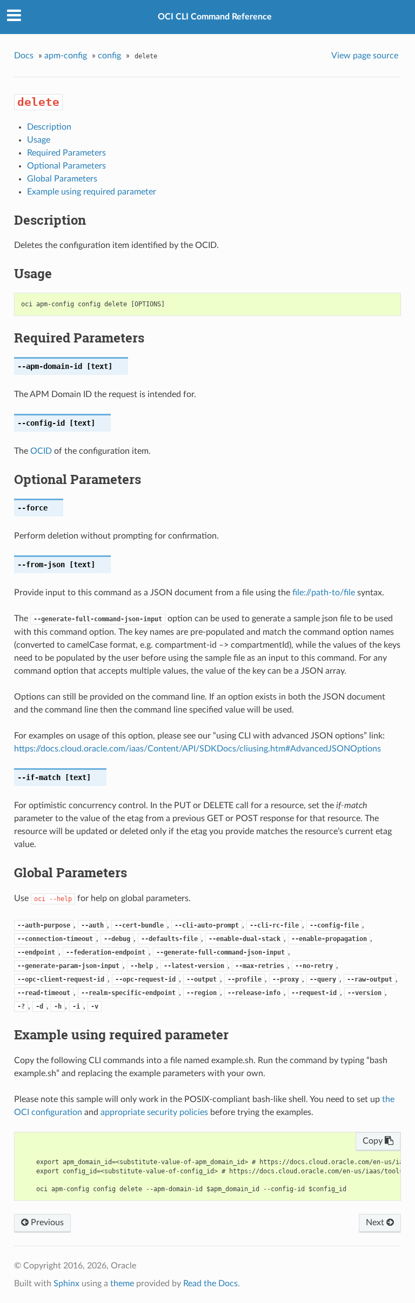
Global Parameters (62, 178)
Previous (46, 1222)
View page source (364, 55)
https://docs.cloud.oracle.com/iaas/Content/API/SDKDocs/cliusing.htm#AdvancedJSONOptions (197, 748)
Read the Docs (210, 1283)
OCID (41, 451)
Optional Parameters (66, 166)
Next (376, 1222)
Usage (38, 140)
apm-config (65, 55)
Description (49, 127)
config (109, 55)
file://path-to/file (323, 592)
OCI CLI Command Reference (215, 16)
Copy (374, 1141)
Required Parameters (66, 153)
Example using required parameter (91, 191)
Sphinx (66, 1283)
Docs (24, 55)
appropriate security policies (154, 1112)
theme (122, 1283)
